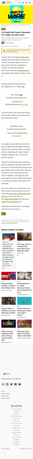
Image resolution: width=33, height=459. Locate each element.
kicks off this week (22, 57)
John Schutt (20, 253)
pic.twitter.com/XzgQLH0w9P (16, 129)
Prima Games (16, 418)
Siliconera (16, 421)
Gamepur (16, 414)
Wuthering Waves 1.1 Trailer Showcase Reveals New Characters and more (24, 287)
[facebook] (15, 384)
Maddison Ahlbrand (22, 294)
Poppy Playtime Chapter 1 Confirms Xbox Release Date (8, 285)
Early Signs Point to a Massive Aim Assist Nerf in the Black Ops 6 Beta (24, 247)
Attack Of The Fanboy (16, 416)
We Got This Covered (16, 423)
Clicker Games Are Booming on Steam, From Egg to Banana (24, 311)
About (3, 391)
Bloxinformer (16, 442)
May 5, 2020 (24, 104)
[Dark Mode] (23, 2)
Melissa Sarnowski (6, 290)
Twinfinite (16, 411)
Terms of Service (5, 393)
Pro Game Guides (16, 409)
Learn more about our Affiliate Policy (9, 223)
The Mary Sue (16, 435)
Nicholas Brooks (5, 315)
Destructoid (16, 425)
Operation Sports (16, 432)
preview (11, 199)
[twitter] (11, 384)
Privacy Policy (5, 396)
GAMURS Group (28, 448)
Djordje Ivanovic (21, 317)
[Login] (30, 2)
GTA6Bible (16, 444)
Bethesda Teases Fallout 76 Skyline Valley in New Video (24, 333)
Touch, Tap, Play (16, 437)
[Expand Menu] (26, 2)
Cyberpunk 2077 (23, 70)
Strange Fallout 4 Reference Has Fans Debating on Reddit (8, 310)
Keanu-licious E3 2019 (9, 202)
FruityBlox (16, 439)
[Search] (19, 2)
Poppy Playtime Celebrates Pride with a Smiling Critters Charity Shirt (7, 335)
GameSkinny (16, 430)
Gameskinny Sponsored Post (7, 264)
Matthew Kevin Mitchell (23, 338)
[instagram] (7, 384)
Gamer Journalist (16, 428)
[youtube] (19, 384)
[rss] (3, 384)
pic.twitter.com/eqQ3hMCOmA (16, 97)
